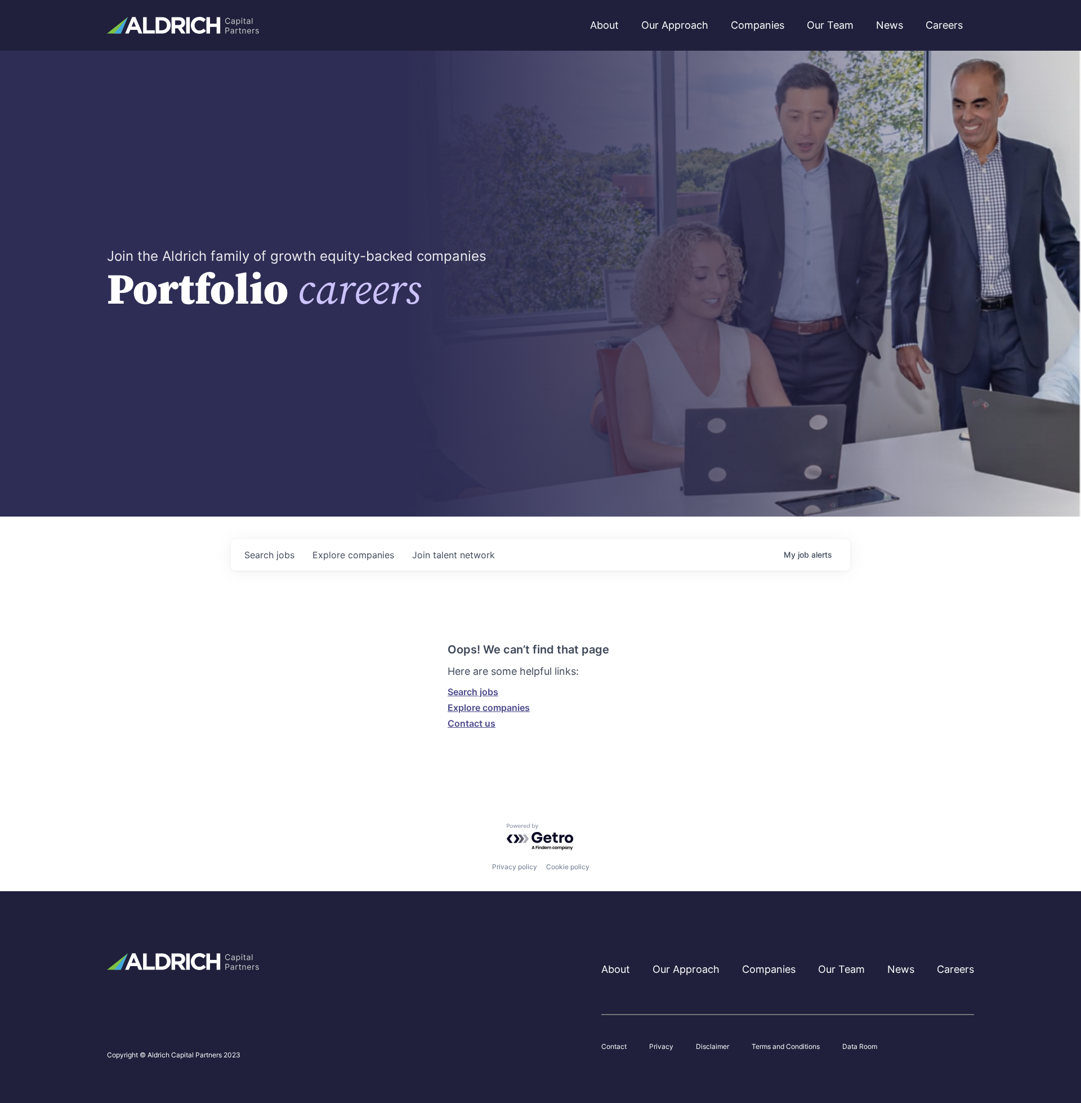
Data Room (859, 1046)
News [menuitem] (889, 25)
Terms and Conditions (786, 1046)
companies (353, 555)
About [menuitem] (604, 25)
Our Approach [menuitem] (674, 25)
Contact (614, 1046)
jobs (269, 555)
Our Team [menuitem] (830, 25)
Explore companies (489, 707)
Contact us (471, 723)
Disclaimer (712, 1046)
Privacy (661, 1046)
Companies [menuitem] (757, 25)
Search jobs (473, 691)
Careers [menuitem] (944, 25)
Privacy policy (514, 866)
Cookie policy (567, 866)
